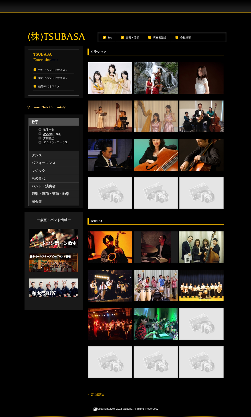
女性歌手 (48, 138)
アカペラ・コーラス (55, 142)
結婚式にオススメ (49, 86)
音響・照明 (132, 37)
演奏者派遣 (159, 37)
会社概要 (185, 37)
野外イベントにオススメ (53, 69)
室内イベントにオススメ (53, 77)
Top (110, 37)
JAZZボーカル (52, 133)
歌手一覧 (48, 129)
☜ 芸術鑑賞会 (96, 394)
